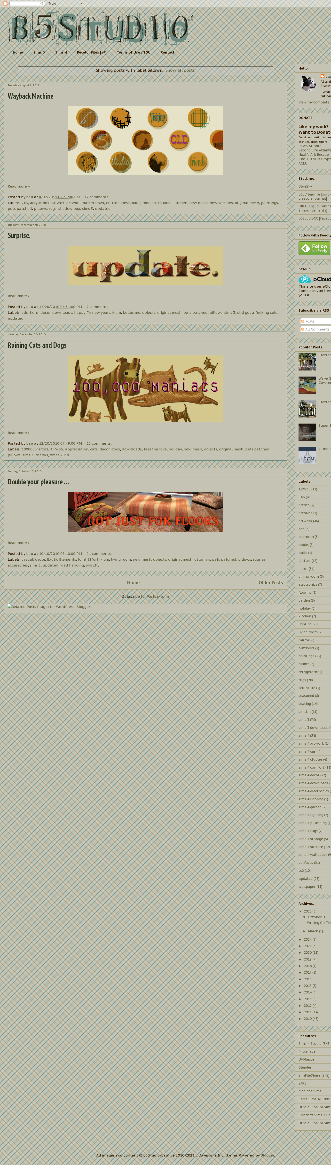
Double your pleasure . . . (38, 481)
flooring (305, 592)
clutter (112, 202)
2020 (308, 952)
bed (302, 529)
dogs (115, 449)
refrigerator (309, 672)
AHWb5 (57, 202)
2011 (308, 1012)
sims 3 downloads (313, 727)
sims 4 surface (311, 847)
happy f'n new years (92, 312)
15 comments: (100, 443)
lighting (305, 624)
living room (121, 559)
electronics (308, 584)
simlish (305, 711)
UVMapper (307, 1059)
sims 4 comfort (311, 767)
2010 (308, 1018)
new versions (221, 202)
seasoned (306, 695)
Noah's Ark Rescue (314, 154)
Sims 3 (39, 52)
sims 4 (304, 735)
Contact (167, 52)
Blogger (267, 1155)
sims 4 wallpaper (313, 854)
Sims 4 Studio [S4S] (315, 1043)
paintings (269, 202)
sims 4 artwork (311, 743)
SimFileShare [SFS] (314, 1075)
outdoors (306, 648)
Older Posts (271, 582)
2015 (308, 986)
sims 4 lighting (311, 815)
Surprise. (19, 235)
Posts (309, 321)
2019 (308, 959)
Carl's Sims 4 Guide (314, 1099)
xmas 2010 (59, 455)
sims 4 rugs (308, 831)
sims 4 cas (307, 751)
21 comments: (100, 553)
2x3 (25, 202)
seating (305, 703)
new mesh (198, 202)
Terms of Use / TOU (133, 52)
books (304, 545)
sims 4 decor (309, 775)
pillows (40, 208)
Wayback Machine (31, 96)
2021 (308, 946)
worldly (92, 565)
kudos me (131, 312)
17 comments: (97, 197)
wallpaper (307, 886)
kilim (167, 202)
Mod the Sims (310, 1091)
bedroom (306, 537)
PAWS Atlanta (310, 146)
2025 (308, 911)
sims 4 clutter (310, 759)
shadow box (69, 208)
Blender (305, 1067)
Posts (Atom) (158, 596)
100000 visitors (35, 449)
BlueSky (305, 186)
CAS (302, 497)
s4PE (303, 1083)
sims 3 (87, 208)
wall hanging (72, 565)
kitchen (180, 202)
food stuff (151, 202)
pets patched (20, 208)
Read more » (19, 186)
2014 (308, 992)
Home (18, 52)
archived (305, 513)
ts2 (301, 870)
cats (94, 449)
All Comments (317, 329)
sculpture (307, 688)
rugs (52, 208)
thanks (41, 455)
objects (148, 312)
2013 (308, 999)
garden (304, 600)
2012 (308, 1005)
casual (27, 559)
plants (304, 664)
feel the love (155, 449)
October (315, 917)
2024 (308, 939)
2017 (308, 972)
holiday (175, 449)
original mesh (247, 202)
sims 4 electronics (314, 791)
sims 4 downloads (313, 783)
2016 (308, 979)
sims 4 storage (311, 839)
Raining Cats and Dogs (37, 345)
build (303, 553)
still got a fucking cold (257, 312)
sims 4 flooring (311, 799)
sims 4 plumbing (313, 823)
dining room (309, 576)
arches (304, 505)
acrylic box (39, 202)
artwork (73, 202)
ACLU (303, 163)
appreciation (76, 449)
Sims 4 (61, 52)
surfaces (306, 862)
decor (45, 312)
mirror (304, 640)
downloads (130, 202)
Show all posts (180, 70)
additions (30, 312)
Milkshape (307, 1051)
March (313, 931)
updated (103, 208)
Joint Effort (88, 559)
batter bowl (93, 202)
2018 (308, 966)
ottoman (202, 559)
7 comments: (98, 306)
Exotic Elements (61, 559)
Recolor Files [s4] (91, 52)
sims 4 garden (310, 807)
